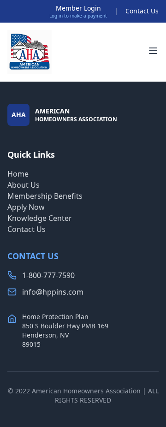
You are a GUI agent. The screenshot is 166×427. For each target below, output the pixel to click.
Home (18, 174)
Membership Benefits (45, 196)
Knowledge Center (39, 218)
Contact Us (142, 10)
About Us (23, 185)
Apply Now (26, 207)
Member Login (78, 8)
